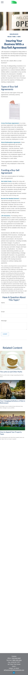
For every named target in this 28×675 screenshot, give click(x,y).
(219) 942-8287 (16, 658)
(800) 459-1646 (17, 660)
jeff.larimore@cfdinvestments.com (14, 670)
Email (2, 311)
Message (4, 320)
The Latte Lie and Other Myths (11, 372)
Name (3, 302)
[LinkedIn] (14, 673)
